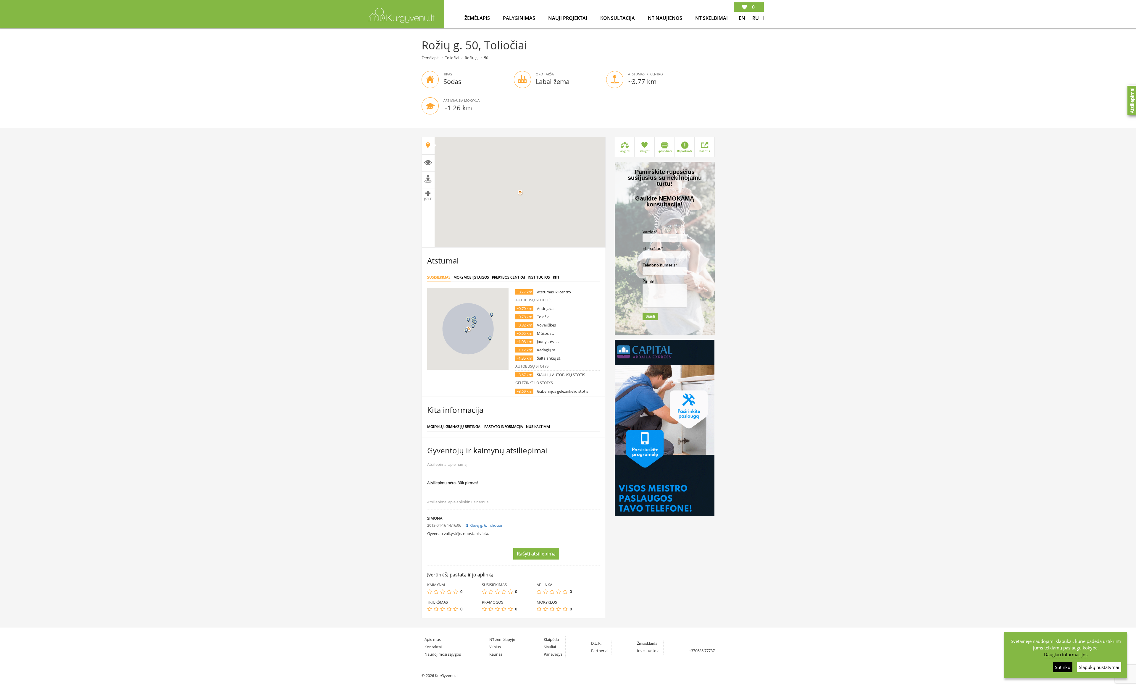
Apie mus (433, 639)
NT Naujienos (665, 18)
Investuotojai (648, 650)
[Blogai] (436, 591)
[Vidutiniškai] (442, 591)
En (742, 18)
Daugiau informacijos (1065, 654)
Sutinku (1062, 667)
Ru (755, 18)
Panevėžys (553, 654)
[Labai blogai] (429, 591)
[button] (473, 326)
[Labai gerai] (455, 591)
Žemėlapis (477, 18)
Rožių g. (471, 57)
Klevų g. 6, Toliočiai (485, 525)
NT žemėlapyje (502, 639)
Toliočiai (452, 57)
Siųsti (650, 316)
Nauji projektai (568, 18)
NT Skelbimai (711, 18)
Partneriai (599, 650)
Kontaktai (433, 646)
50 (486, 57)
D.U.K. (596, 643)
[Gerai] (449, 591)
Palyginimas (519, 18)
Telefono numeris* (660, 265)
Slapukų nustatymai (1099, 667)
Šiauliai (550, 646)
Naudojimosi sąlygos (443, 654)
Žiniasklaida (647, 643)
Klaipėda (551, 639)
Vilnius (495, 646)
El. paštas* (653, 248)
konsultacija (618, 18)
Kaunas (495, 654)
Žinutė (649, 281)
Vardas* (650, 231)
